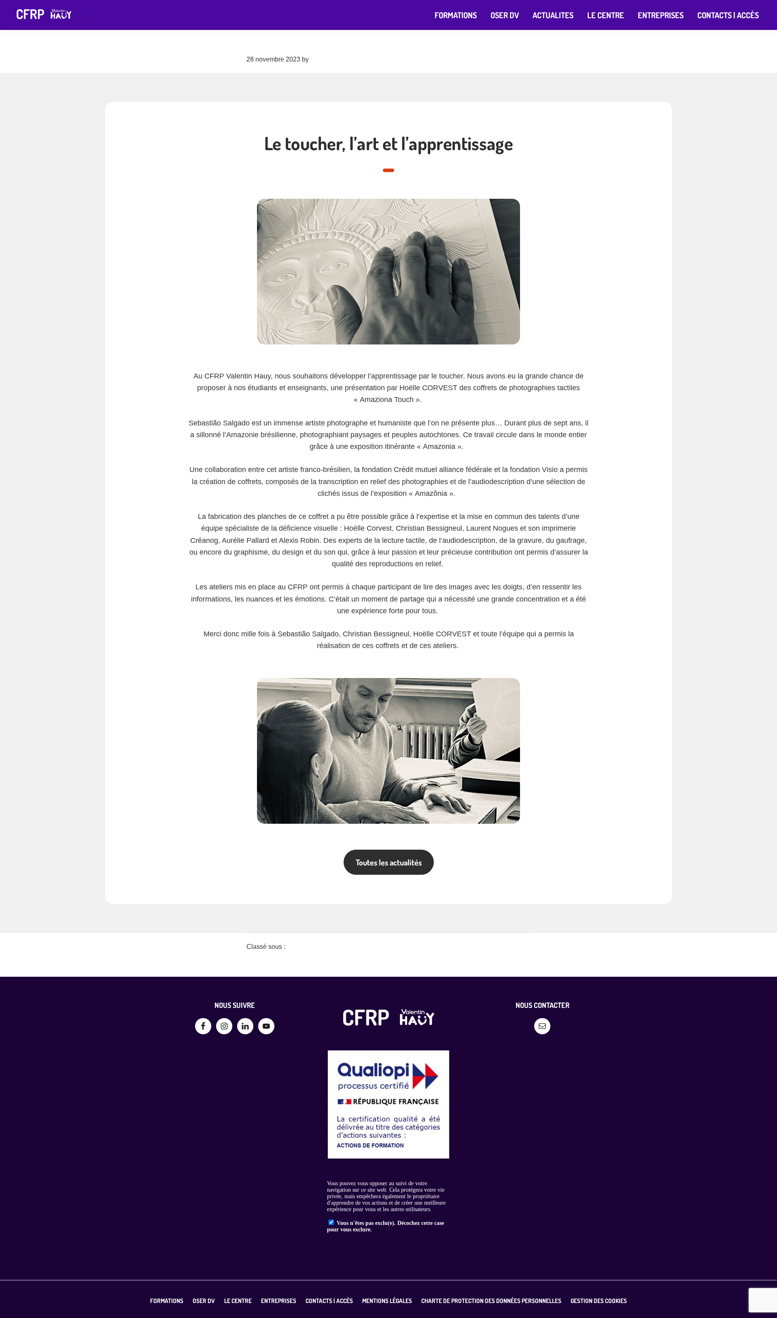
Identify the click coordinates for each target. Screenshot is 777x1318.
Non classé (301, 946)
